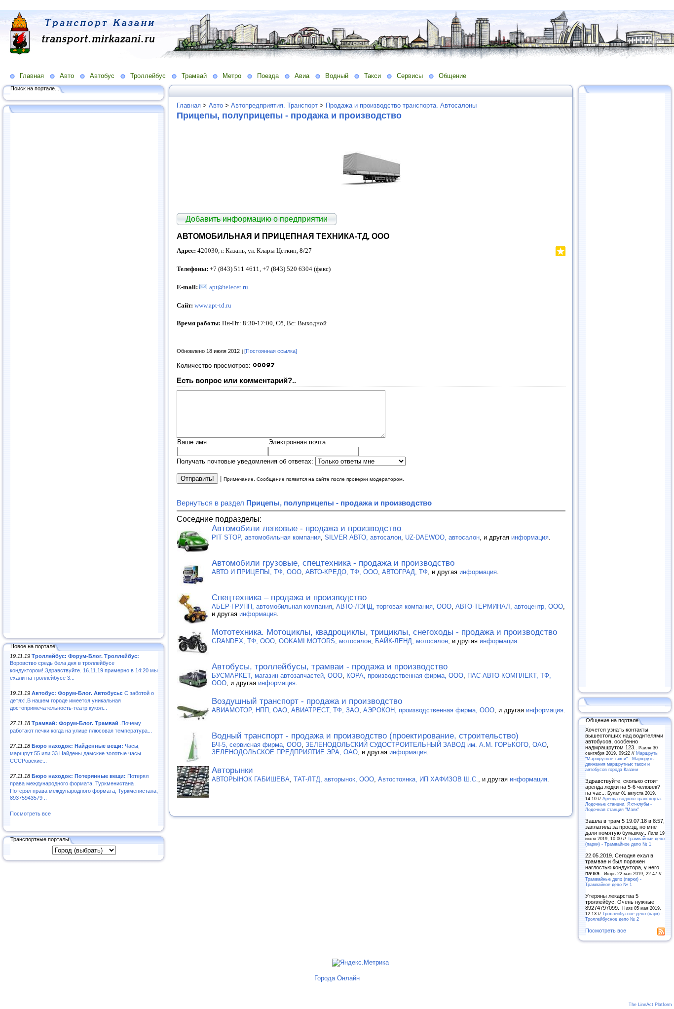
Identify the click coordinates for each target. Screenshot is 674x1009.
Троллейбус (148, 75)
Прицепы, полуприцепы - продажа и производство (289, 115)
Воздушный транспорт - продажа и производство (307, 701)
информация (530, 537)
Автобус (102, 75)
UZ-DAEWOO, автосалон (442, 537)
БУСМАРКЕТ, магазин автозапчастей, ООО (277, 675)
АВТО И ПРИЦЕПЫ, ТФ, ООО (256, 572)
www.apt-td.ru (212, 305)
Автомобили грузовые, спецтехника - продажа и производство (333, 563)
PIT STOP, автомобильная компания (266, 537)
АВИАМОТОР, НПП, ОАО (249, 710)
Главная (32, 75)
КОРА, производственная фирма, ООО (404, 675)
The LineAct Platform (650, 1004)
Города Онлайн (337, 978)
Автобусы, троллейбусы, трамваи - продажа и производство (330, 666)
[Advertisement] (84, 374)
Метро (232, 75)
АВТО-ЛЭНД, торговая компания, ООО (393, 606)
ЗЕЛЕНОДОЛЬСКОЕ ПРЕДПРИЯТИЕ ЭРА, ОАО (285, 752)
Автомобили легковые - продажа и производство (306, 528)
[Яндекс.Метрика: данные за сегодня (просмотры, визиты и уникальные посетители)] (360, 963)
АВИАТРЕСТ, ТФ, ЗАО (325, 710)
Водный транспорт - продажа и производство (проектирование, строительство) (365, 735)
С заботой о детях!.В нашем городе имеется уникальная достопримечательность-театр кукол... (82, 700)
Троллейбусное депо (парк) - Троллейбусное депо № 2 (624, 916)
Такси (372, 75)
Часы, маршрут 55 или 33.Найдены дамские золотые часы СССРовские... (75, 753)
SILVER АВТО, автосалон (363, 537)
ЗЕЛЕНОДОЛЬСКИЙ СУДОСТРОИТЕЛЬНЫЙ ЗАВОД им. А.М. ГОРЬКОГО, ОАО (426, 744)
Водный (336, 75)
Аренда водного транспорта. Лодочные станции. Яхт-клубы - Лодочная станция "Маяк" (623, 804)
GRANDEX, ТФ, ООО (243, 641)
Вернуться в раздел (304, 503)
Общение (452, 75)
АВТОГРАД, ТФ (405, 572)
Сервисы (410, 75)
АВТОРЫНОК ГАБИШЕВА (251, 779)
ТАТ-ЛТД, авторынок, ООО (334, 779)
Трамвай (194, 75)
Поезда (268, 75)
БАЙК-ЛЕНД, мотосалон (411, 641)
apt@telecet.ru (228, 287)
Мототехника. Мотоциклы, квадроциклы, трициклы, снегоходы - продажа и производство (384, 632)
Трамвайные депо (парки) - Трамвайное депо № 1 (625, 841)
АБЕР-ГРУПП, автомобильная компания (272, 606)
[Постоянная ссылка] (270, 351)
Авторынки (232, 770)
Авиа (302, 75)
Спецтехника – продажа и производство (289, 597)
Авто (67, 75)
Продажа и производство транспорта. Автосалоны (401, 105)
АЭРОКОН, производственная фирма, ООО (428, 710)
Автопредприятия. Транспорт (274, 105)
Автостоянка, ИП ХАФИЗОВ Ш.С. (428, 779)
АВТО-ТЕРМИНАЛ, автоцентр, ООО (509, 606)
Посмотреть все (30, 813)
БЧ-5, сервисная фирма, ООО (256, 744)
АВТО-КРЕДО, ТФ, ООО (341, 572)
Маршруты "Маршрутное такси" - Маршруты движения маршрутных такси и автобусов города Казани (621, 761)
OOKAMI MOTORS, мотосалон (325, 641)
